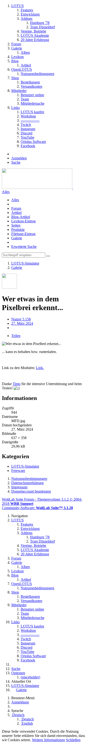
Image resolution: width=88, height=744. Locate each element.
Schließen (73, 740)
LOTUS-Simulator (25, 466)
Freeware (18, 471)
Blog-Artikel (20, 217)
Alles (6, 192)
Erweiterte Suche (24, 247)
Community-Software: (37, 508)
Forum (16, 208)
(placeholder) (30, 677)
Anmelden (19, 158)
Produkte (18, 230)
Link (39, 368)
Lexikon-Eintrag (23, 221)
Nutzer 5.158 (21, 319)
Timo (16, 384)
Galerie (16, 238)
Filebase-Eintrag (23, 234)
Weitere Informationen (48, 740)
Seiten (15, 225)
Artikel (16, 213)
